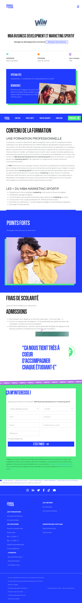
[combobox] (24, 408)
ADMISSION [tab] (59, 118)
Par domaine (47, 507)
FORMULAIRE (72, 118)
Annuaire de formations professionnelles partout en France (25, 581)
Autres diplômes (13, 548)
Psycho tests (47, 532)
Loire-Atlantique (35, 480)
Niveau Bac (11, 532)
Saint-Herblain (50, 480)
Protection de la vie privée (15, 591)
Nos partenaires (14, 561)
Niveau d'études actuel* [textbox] (19, 409)
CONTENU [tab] (17, 118)
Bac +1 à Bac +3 (12, 536)
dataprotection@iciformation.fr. (61, 464)
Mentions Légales (13, 584)
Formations (8, 480)
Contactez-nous (14, 565)
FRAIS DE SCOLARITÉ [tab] (45, 118)
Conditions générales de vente (17, 595)
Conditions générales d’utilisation (17, 588)
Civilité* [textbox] (47, 409)
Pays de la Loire (21, 480)
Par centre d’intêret (50, 511)
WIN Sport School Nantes (57, 42)
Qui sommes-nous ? (15, 557)
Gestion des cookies (13, 598)
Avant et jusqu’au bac (15, 528)
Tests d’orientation (49, 528)
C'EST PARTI (38, 444)
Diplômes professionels (15, 544)
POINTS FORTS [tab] (30, 118)
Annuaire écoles (13, 520)
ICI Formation (40, 577)
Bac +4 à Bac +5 (13, 540)
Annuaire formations (14, 516)
